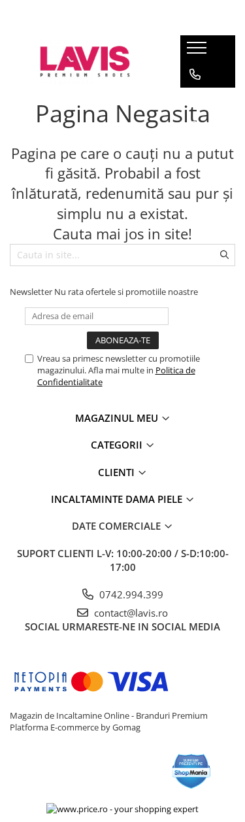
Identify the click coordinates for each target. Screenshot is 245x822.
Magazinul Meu (118, 417)
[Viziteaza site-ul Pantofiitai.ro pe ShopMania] (191, 771)
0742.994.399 (130, 594)
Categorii (118, 444)
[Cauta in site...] (195, 127)
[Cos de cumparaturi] (194, 101)
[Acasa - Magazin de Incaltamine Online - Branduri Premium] (85, 61)
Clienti (117, 472)
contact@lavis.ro (129, 612)
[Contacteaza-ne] (195, 74)
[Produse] (198, 51)
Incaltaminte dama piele (118, 498)
